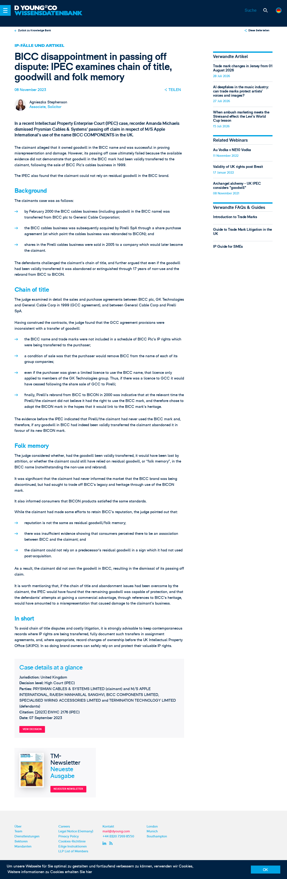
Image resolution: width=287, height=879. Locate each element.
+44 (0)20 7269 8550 (118, 836)
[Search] (265, 10)
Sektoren (21, 841)
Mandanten (23, 846)
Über (17, 826)
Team (18, 831)
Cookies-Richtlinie (72, 841)
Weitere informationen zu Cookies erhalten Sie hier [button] (50, 872)
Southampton (157, 836)
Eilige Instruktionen (72, 846)
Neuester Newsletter (68, 789)
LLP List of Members (73, 851)
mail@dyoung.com (116, 831)
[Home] (49, 8)
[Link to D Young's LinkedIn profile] (105, 843)
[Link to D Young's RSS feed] (111, 843)
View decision (32, 729)
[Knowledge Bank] (49, 16)
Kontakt (108, 826)
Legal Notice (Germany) (75, 831)
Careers (64, 826)
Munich (152, 831)
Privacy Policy (68, 836)
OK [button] (265, 869)
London (152, 826)
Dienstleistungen (26, 836)
